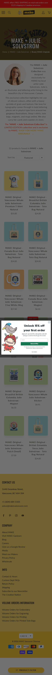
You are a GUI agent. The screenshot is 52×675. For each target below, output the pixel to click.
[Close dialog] (49, 322)
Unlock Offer (34, 344)
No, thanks (34, 352)
